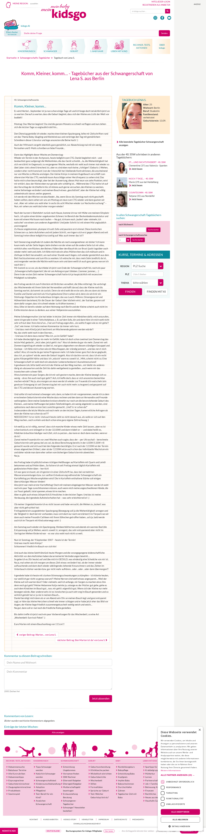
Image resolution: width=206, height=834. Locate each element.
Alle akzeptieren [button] (180, 811)
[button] (180, 774)
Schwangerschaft (70, 761)
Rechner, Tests (18, 761)
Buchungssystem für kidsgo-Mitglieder (65, 831)
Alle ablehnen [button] (180, 819)
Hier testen (90, 831)
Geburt (91, 761)
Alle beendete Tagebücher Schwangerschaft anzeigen (141, 143)
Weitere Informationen (171, 770)
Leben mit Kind (150, 761)
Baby (118, 761)
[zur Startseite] (66, 13)
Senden (164, 33)
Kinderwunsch (40, 761)
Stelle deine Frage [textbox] (33, 33)
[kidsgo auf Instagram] (155, 18)
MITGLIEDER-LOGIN (161, 1)
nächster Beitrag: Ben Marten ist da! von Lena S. (81, 640)
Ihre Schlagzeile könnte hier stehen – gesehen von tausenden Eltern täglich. (137, 831)
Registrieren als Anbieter (156, 5)
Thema (125, 282)
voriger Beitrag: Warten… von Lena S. (37, 634)
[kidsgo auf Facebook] (162, 18)
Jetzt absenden (100, 698)
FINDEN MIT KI (156, 291)
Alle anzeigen (58, 732)
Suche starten (153, 230)
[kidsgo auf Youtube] (169, 18)
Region (124, 266)
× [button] (199, 730)
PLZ (127, 274)
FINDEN (130, 291)
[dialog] (180, 779)
